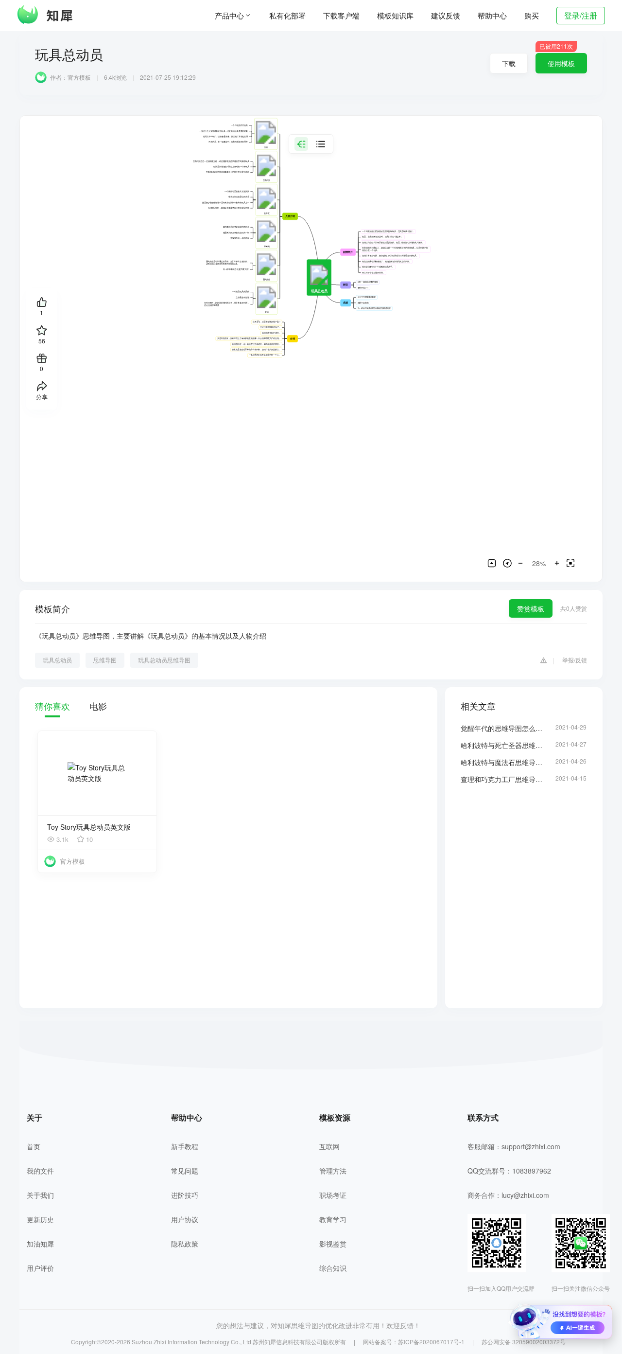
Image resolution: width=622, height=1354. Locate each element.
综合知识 (332, 1268)
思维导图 (105, 660)
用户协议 (184, 1219)
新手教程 (184, 1146)
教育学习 (332, 1219)
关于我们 (40, 1195)
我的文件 (40, 1171)
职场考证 (332, 1195)
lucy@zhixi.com (525, 1195)
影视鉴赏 (332, 1243)
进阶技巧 (184, 1195)
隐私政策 (184, 1243)
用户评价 (40, 1268)
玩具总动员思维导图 (164, 660)
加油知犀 (40, 1243)
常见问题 (184, 1171)
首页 (33, 1146)
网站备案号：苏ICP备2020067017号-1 (414, 1341)
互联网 (329, 1146)
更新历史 (40, 1219)
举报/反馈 (574, 660)
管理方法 (332, 1171)
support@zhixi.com (530, 1146)
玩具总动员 (57, 660)
